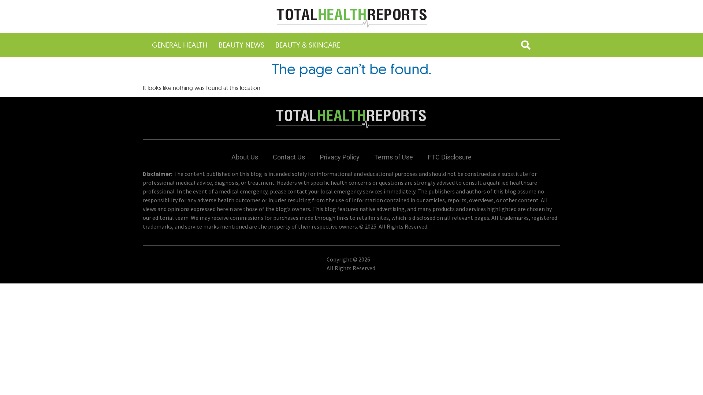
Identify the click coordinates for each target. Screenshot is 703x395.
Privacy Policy (340, 157)
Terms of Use (393, 157)
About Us (244, 157)
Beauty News (241, 44)
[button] (526, 45)
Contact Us (289, 157)
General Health (180, 44)
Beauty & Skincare (307, 44)
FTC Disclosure (450, 157)
